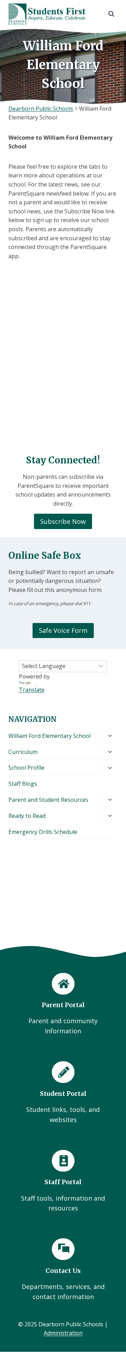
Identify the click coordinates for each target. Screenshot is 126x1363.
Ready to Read (27, 816)
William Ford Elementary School (49, 736)
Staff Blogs (22, 783)
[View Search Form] (111, 14)
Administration (63, 1333)
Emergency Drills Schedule (42, 832)
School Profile (26, 767)
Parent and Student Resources (48, 800)
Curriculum (22, 752)
